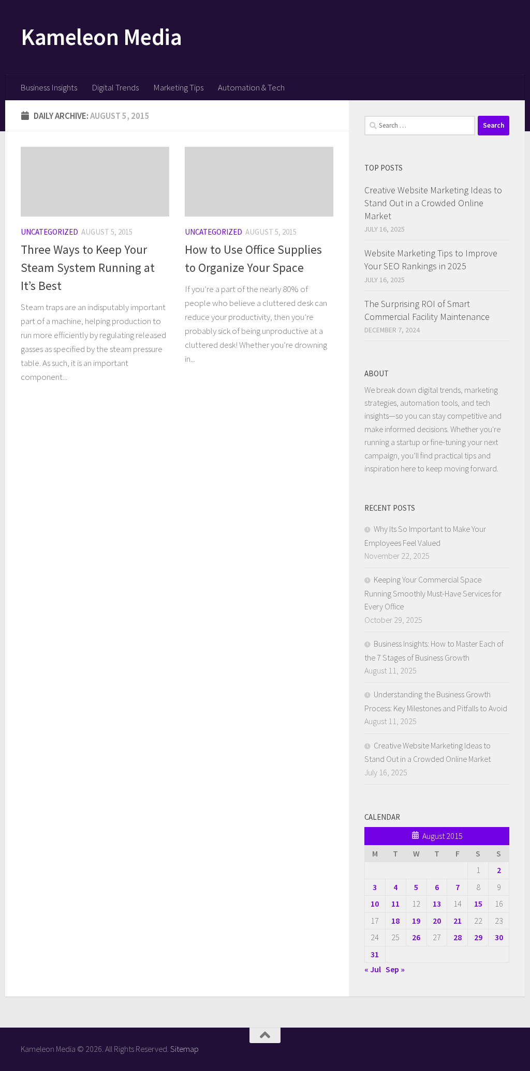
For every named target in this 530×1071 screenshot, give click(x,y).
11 (395, 903)
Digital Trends (115, 87)
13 (437, 903)
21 (457, 920)
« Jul (372, 969)
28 (457, 937)
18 (395, 920)
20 (437, 920)
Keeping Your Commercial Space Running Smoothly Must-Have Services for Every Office (433, 592)
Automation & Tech (251, 87)
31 (375, 954)
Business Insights (48, 87)
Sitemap (184, 1049)
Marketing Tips (178, 87)
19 (416, 920)
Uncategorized (49, 232)
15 (478, 903)
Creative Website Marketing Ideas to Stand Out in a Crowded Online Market (433, 203)
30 (499, 937)
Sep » (395, 969)
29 (478, 937)
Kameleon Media (101, 36)
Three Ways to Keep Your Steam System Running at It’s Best (88, 267)
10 (375, 903)
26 (416, 937)
